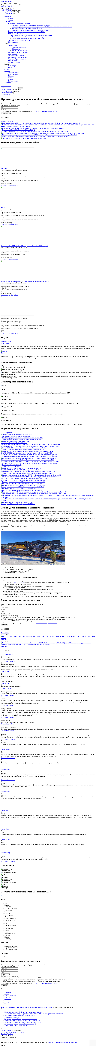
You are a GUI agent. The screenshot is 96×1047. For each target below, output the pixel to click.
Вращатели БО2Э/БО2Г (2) (26, 130)
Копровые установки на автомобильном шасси (27, 28)
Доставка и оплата (14, 62)
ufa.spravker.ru (5, 749)
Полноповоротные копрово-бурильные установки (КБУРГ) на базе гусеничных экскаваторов (42, 27)
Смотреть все (8, 432)
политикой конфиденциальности (46, 111)
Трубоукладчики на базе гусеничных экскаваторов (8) (52, 131)
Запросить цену (6, 185)
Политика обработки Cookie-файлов (41, 1007)
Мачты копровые (13, 42)
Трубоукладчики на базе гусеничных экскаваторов (28, 37)
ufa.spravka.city (5, 810)
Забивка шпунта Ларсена (20, 50)
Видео (10, 67)
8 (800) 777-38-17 (6, 10)
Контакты (7, 82)
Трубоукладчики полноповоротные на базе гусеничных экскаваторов (30, 35)
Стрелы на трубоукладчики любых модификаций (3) (51, 136)
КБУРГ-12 (4, 316)
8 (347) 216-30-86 (6, 13)
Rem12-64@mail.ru (7, 1034)
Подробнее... (5, 639)
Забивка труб (16, 49)
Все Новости (5, 633)
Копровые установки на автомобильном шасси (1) (49, 128)
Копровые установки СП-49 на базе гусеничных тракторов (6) (60, 123)
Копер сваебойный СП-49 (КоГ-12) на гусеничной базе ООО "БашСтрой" (24, 246)
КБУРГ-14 (4, 168)
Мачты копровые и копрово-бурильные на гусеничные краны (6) (63, 133)
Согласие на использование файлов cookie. (63, 1042)
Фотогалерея (12, 66)
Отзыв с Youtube (6, 688)
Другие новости (13, 72)
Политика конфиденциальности (19, 1007)
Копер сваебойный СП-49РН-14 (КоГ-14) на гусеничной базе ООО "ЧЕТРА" (25, 281)
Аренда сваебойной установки (18, 52)
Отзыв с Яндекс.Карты (8, 661)
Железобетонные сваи (19, 47)
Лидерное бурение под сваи (17, 59)
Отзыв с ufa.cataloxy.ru (8, 739)
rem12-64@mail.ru (6, 6)
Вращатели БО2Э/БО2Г (15, 33)
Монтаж (11, 76)
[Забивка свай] (48, 341)
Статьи (10, 20)
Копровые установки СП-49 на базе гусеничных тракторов (31, 25)
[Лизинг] (48, 351)
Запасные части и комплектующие (19, 40)
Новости (7, 71)
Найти (21, 87)
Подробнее (14, 185)
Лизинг (6, 69)
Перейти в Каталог (7, 121)
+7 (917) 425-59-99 (6, 12)
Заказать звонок (6, 86)
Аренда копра (12, 54)
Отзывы (10, 18)
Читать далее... (7, 530)
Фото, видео (5, 671)
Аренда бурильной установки (17, 57)
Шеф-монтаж (12, 60)
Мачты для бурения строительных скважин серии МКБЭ (26, 32)
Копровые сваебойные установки (19, 23)
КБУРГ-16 (4, 207)
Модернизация (13, 74)
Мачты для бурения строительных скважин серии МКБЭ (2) (58, 135)
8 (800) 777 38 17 (18, 582)
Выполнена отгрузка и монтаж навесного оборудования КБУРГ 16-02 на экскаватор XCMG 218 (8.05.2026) (46, 643)
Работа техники (13, 81)
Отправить (5, 624)
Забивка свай (12, 45)
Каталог (7, 21)
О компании (8, 16)
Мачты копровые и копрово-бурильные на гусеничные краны (28, 30)
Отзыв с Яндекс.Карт (7, 695)
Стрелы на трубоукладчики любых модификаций (28, 38)
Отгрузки (11, 77)
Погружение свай (10, 995)
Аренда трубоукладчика (16, 55)
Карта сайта (4, 1007)
